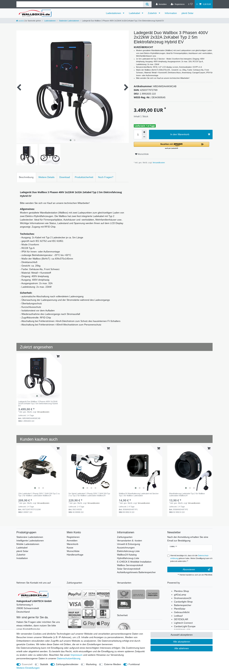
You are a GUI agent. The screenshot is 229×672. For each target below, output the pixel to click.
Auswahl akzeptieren (182, 634)
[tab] (26, 177)
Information (171, 13)
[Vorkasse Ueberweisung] (75, 623)
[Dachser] (153, 594)
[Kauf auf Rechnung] (75, 614)
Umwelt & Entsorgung (128, 544)
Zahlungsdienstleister (67, 664)
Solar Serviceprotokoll (128, 568)
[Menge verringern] (144, 137)
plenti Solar (187, 13)
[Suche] (147, 4)
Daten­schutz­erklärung (68, 658)
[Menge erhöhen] (144, 132)
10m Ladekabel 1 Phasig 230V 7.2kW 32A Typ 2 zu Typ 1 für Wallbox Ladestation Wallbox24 (39, 494)
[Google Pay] (89, 623)
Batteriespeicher (182, 605)
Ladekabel (135, 13)
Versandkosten (158, 163)
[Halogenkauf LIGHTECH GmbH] (33, 594)
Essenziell (27, 664)
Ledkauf (178, 615)
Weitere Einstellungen (28, 667)
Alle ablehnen (181, 648)
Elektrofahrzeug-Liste (128, 551)
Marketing (91, 664)
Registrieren (73, 537)
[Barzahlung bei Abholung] (89, 614)
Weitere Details (46, 177)
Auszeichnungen (126, 547)
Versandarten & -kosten (129, 540)
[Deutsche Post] (124, 594)
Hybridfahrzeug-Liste (128, 558)
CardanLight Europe (184, 626)
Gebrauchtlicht (181, 612)
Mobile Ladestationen (27, 544)
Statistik (44, 664)
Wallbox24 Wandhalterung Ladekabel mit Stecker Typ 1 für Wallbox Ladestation (139, 494)
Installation (22, 558)
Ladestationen (114, 13)
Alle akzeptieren (181, 641)
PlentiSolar (179, 608)
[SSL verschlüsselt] (123, 628)
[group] (39, 376)
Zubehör (153, 13)
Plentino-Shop (181, 591)
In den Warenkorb (179, 134)
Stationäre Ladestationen (69, 21)
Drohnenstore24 (182, 598)
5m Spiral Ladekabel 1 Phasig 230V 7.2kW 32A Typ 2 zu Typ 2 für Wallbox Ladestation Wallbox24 (89, 494)
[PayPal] (75, 594)
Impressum (76, 655)
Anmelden (72, 540)
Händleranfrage (75, 554)
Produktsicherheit (84, 177)
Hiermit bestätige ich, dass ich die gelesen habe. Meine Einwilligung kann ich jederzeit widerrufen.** (191, 558)
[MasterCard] (89, 604)
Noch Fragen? (105, 177)
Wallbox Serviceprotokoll (130, 565)
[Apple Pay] (103, 623)
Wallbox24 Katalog (127, 554)
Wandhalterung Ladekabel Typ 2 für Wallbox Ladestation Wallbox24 (187, 494)
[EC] (103, 614)
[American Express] (103, 604)
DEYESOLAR (181, 619)
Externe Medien (112, 664)
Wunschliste (143, 154)
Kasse (70, 547)
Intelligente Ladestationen (30, 540)
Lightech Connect (183, 622)
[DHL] (138, 594)
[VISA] (75, 604)
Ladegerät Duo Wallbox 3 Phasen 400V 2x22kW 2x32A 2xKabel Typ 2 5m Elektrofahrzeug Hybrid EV (38, 403)
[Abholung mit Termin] (124, 604)
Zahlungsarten (124, 537)
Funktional (134, 664)
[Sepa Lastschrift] (89, 594)
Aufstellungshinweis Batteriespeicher (136, 572)
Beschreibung (26, 177)
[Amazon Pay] (103, 594)
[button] (171, 145)
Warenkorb (72, 544)
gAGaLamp (180, 594)
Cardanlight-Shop (183, 601)
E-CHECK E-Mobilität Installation (134, 561)
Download (64, 177)
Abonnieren (189, 569)
